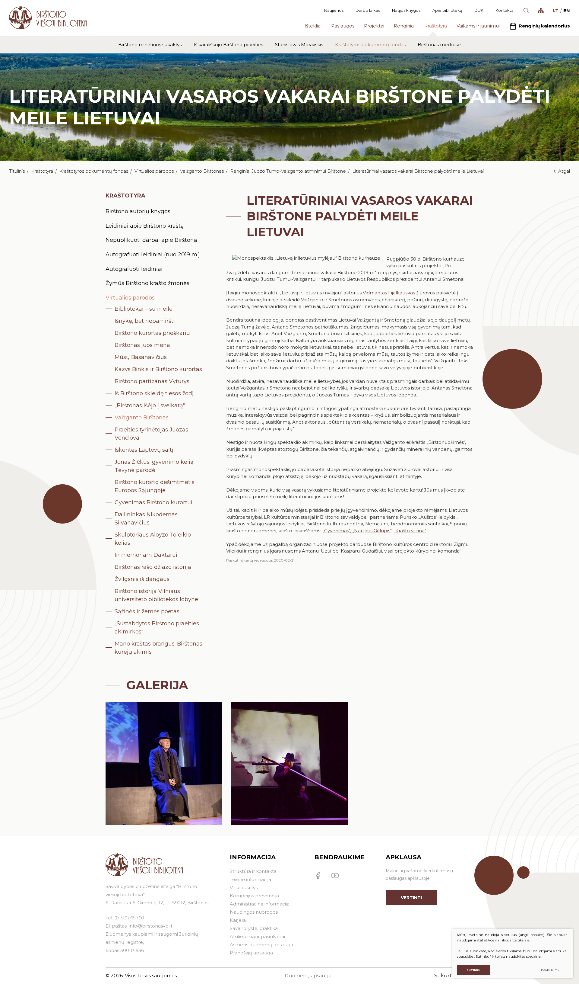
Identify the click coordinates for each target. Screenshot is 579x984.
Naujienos (333, 10)
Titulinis (17, 171)
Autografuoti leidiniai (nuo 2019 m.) (153, 254)
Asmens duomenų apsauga (261, 944)
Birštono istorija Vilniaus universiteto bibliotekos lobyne (156, 595)
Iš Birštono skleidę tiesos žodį (154, 393)
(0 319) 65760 (129, 918)
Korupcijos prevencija (254, 896)
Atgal (564, 171)
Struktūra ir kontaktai (253, 871)
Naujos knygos (406, 10)
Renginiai (404, 26)
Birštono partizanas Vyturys (152, 381)
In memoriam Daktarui (146, 555)
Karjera (238, 920)
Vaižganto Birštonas (202, 171)
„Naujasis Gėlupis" (371, 531)
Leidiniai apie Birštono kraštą (145, 226)
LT (555, 10)
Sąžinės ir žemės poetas (147, 611)
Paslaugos (342, 26)
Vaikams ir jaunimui (478, 26)
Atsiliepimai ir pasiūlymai (257, 936)
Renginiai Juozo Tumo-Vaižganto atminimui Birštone (288, 171)
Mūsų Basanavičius (141, 357)
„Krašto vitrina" (410, 531)
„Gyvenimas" (336, 531)
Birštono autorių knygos (138, 211)
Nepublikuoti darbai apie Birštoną (151, 240)
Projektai (374, 26)
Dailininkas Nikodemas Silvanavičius (146, 518)
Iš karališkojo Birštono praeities (228, 44)
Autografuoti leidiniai (134, 269)
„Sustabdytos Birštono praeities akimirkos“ (157, 627)
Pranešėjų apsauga (251, 953)
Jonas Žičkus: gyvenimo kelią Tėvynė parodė (154, 466)
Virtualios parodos (154, 171)
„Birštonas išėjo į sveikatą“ (150, 405)
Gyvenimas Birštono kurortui (153, 502)
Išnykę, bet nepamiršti (145, 321)
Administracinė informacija (260, 904)
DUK (478, 10)
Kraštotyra (435, 26)
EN (566, 10)
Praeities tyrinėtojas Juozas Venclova (151, 433)
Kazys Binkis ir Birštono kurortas (158, 369)
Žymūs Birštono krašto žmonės (147, 283)
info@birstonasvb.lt (150, 926)
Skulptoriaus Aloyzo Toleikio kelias (153, 538)
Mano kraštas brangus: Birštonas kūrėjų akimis (158, 647)
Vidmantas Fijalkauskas (389, 293)
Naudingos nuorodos (254, 912)
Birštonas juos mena (142, 345)
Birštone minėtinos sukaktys (150, 44)
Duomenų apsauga (308, 976)
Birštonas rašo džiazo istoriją (153, 567)
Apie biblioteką (447, 10)
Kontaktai (504, 10)
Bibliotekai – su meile (143, 309)
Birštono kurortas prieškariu (152, 333)
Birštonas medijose (439, 44)
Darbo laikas (368, 10)
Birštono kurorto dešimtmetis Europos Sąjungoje (155, 486)
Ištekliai (313, 26)
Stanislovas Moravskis (299, 44)
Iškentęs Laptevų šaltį (144, 450)
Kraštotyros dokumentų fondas (370, 44)
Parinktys (550, 970)
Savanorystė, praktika (254, 928)
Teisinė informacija (250, 879)
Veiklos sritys (244, 887)
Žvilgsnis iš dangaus (142, 579)
